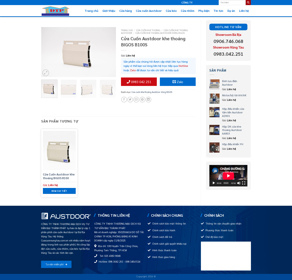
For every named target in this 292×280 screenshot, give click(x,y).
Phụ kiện (204, 11)
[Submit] (248, 2)
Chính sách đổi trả (162, 237)
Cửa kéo (171, 11)
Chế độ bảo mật (214, 237)
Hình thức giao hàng (163, 257)
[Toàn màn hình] (243, 183)
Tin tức (218, 11)
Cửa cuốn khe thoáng (148, 30)
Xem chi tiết (59, 190)
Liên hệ (244, 11)
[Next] (110, 52)
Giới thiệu (108, 11)
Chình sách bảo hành (163, 230)
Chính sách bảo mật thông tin (169, 223)
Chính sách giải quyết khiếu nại (169, 243)
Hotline (183, 66)
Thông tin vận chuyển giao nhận (223, 223)
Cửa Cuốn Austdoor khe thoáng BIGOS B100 (59, 176)
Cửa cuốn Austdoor (149, 11)
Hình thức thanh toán (164, 250)
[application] (228, 175)
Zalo (133, 70)
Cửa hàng (125, 11)
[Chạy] (213, 183)
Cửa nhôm (187, 11)
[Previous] (47, 52)
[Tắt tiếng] (238, 183)
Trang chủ (91, 11)
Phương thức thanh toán (219, 230)
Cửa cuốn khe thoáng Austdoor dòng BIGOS (160, 32)
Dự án (231, 11)
